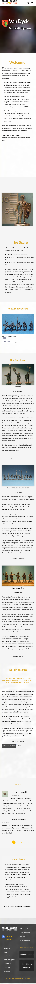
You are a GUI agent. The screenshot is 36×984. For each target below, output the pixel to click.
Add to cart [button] (7, 341)
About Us (7, 948)
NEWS (7, 967)
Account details (25, 932)
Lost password (25, 940)
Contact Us (7, 963)
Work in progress (9, 959)
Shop (5, 952)
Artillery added (22, 792)
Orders (22, 936)
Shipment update (18, 819)
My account (24, 929)
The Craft (7, 956)
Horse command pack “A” (9, 336)
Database (7, 971)
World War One (18, 588)
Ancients (18, 387)
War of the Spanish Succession (18, 488)
